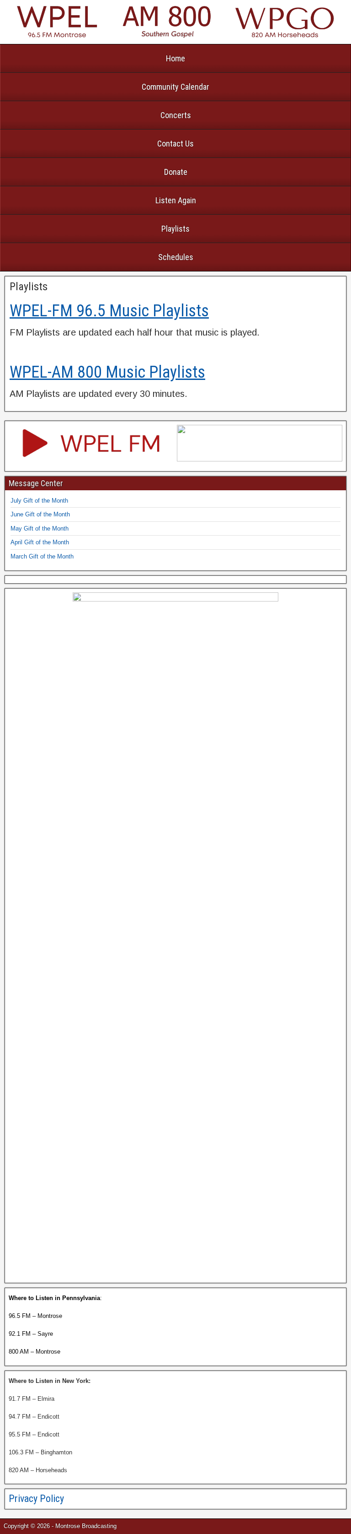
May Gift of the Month (40, 528)
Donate (175, 172)
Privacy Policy (36, 1498)
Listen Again (175, 200)
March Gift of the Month (42, 556)
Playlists (175, 228)
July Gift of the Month (39, 500)
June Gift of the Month (40, 514)
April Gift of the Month (40, 542)
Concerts (175, 115)
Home (175, 58)
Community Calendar (175, 87)
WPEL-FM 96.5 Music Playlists (109, 310)
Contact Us (175, 143)
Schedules (175, 257)
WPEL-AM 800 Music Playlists (107, 372)
